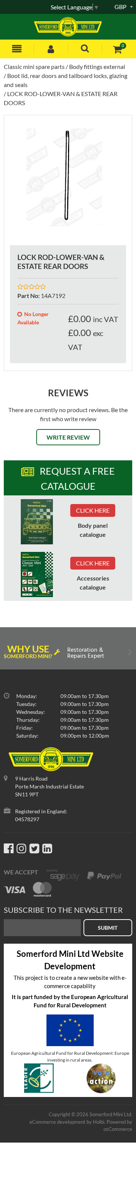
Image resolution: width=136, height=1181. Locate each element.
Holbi (98, 1122)
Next (129, 654)
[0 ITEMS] (117, 49)
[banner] (37, 521)
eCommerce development (57, 1122)
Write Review (68, 437)
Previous (6, 654)
